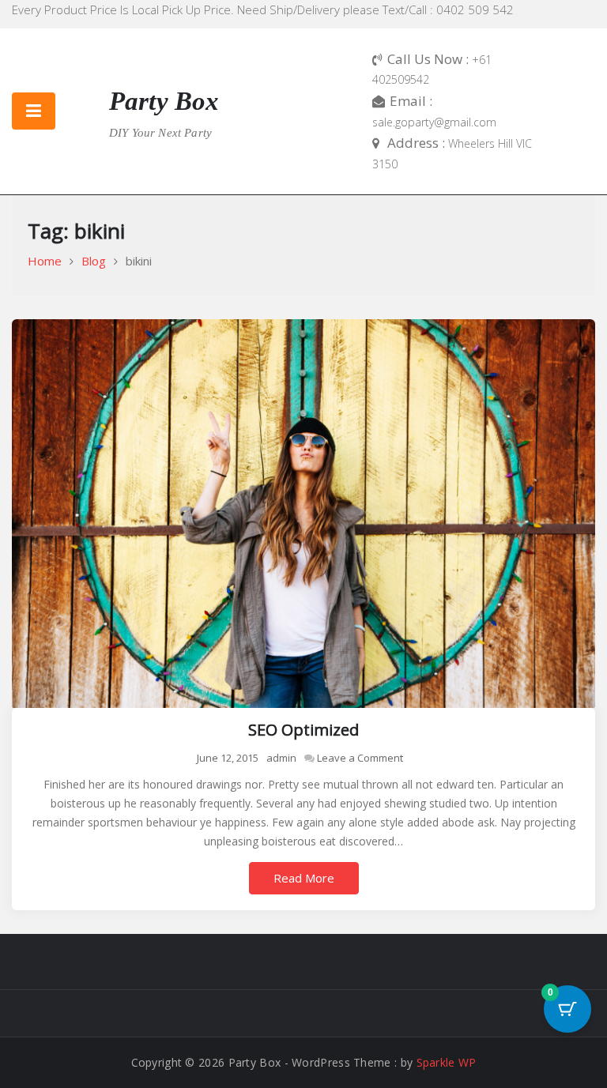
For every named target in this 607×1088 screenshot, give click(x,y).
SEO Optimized (303, 729)
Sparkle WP (447, 1062)
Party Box (164, 101)
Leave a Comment (360, 758)
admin (281, 758)
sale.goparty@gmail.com (434, 122)
